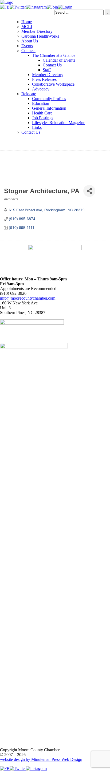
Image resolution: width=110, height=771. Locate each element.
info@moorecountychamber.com (27, 298)
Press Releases (44, 79)
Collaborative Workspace (53, 84)
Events (27, 45)
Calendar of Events (59, 60)
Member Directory (37, 31)
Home (26, 21)
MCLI (26, 26)
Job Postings (42, 118)
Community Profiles (49, 98)
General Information (49, 108)
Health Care (42, 113)
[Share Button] (89, 191)
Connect (28, 50)
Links (37, 127)
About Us (29, 41)
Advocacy (40, 89)
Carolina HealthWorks (40, 36)
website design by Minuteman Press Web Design (41, 759)
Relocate (28, 94)
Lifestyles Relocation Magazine (58, 122)
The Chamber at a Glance (53, 55)
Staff (47, 69)
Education (40, 103)
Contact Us (52, 65)
